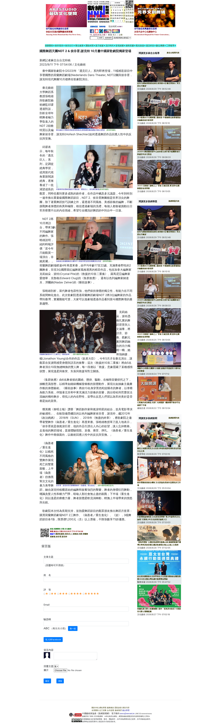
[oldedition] (116, 31)
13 (120, 13)
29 (117, 7)
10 (113, 13)
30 (120, 7)
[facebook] (92, 31)
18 (115, 16)
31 (122, 7)
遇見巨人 (68, 534)
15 (124, 13)
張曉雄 (75, 534)
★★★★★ (91, 593)
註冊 (121, 35)
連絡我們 (118, 710)
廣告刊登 (125, 708)
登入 (114, 35)
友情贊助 (95, 710)
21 (122, 16)
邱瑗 (80, 534)
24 (113, 18)
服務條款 (110, 708)
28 (115, 7)
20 (120, 16)
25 (115, 18)
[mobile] (107, 31)
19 (117, 16)
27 (113, 7)
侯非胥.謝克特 (61, 537)
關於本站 (95, 708)
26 (117, 18)
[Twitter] (101, 31)
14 (122, 13)
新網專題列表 (174, 201)
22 (124, 16)
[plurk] (96, 31)
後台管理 (125, 710)
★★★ (63, 593)
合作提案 (110, 710)
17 (113, 16)
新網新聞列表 (174, 418)
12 (117, 13)
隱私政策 (118, 708)
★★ (54, 593)
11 (115, 13)
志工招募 (102, 710)
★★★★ (76, 593)
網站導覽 (102, 708)
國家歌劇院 (60, 534)
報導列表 (173, 53)
